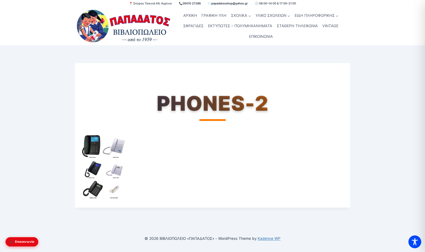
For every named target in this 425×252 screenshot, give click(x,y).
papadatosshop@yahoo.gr (229, 3)
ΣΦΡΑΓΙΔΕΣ (193, 26)
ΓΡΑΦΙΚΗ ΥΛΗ (213, 15)
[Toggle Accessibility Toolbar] (415, 242)
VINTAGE (330, 26)
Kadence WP (269, 238)
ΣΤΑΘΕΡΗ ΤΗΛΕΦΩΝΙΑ (297, 26)
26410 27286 (191, 3)
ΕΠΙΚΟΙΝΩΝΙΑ (261, 36)
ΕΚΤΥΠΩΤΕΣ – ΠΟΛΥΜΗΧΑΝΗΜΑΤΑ (240, 26)
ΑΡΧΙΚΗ (190, 15)
